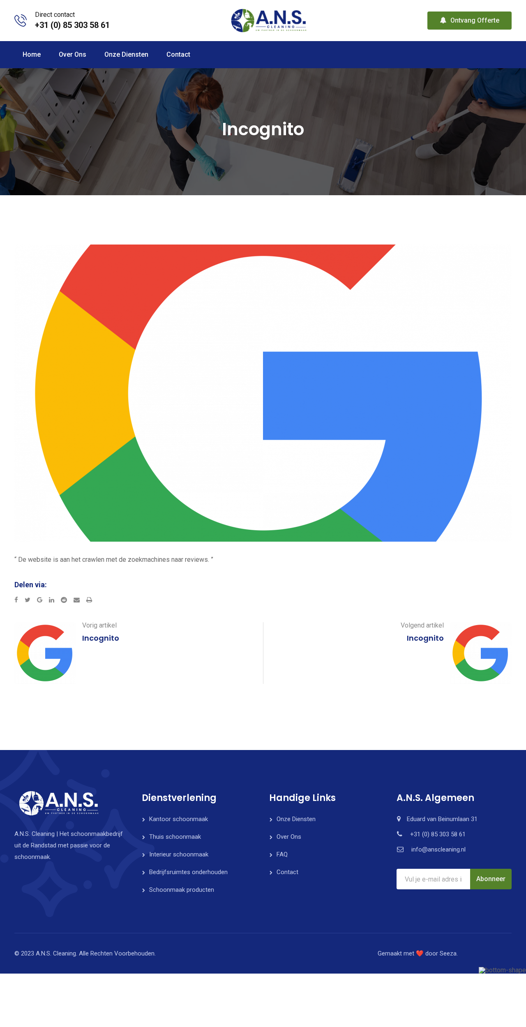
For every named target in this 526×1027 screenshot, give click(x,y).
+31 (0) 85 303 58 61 (72, 25)
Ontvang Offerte (474, 20)
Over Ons (72, 54)
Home (32, 54)
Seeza (448, 953)
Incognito (100, 638)
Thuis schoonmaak (175, 836)
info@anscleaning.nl (438, 849)
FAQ (282, 854)
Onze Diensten (126, 54)
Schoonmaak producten (181, 889)
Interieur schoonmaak (178, 854)
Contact (178, 54)
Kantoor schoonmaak (178, 819)
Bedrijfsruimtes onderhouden (188, 872)
